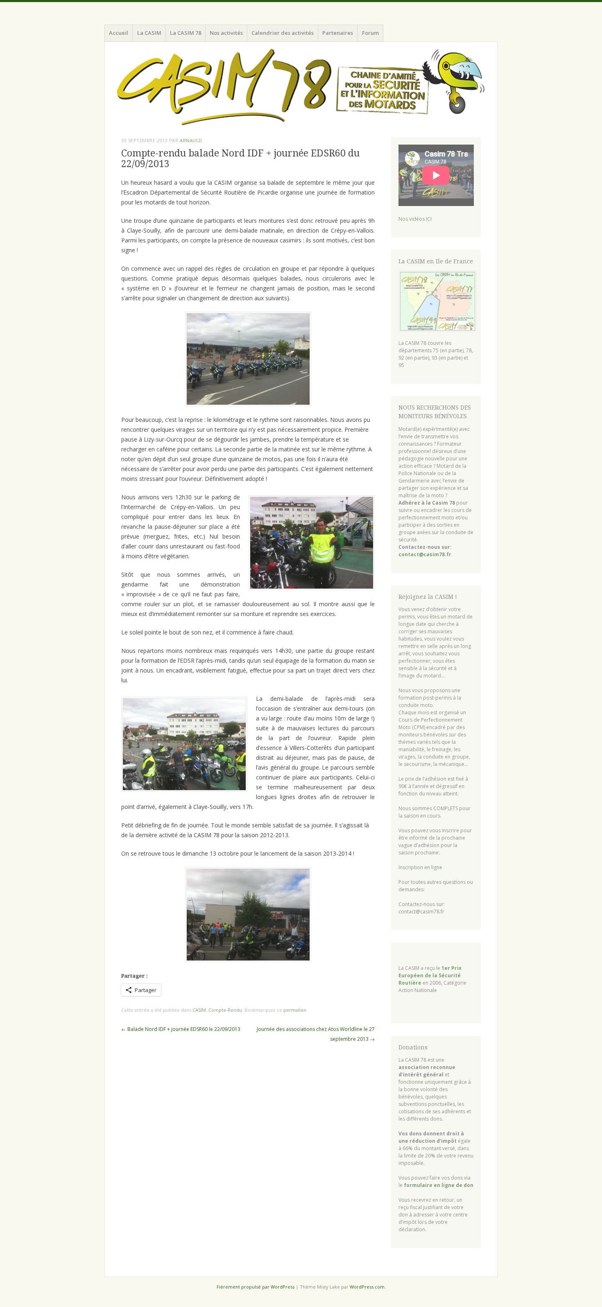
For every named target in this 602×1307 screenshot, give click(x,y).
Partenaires (337, 32)
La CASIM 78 (185, 32)
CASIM (199, 1010)
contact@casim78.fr (424, 554)
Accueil (118, 32)
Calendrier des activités (282, 32)
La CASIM (149, 32)
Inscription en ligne (420, 867)
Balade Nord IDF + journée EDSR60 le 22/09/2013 (180, 1029)
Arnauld (191, 140)
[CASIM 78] (301, 87)
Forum (370, 32)
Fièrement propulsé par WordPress (255, 1287)
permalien (294, 1010)
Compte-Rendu (225, 1010)
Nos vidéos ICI (415, 218)
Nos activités (226, 32)
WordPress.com (367, 1287)
